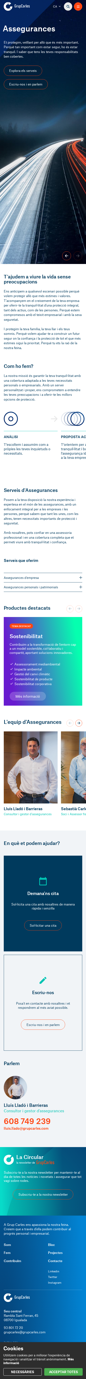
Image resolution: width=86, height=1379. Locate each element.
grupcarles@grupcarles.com (25, 1332)
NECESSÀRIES (22, 1372)
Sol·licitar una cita (43, 925)
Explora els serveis (23, 70)
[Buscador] (68, 6)
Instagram (54, 1282)
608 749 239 (27, 1120)
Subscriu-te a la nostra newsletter (43, 1194)
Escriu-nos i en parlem (25, 84)
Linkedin (53, 1271)
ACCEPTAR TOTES (63, 1372)
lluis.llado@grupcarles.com (26, 1128)
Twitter (52, 1277)
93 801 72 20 (13, 1328)
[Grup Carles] (24, 6)
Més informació (27, 696)
